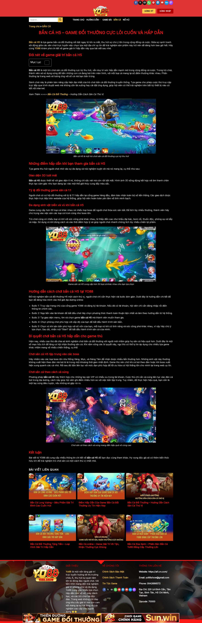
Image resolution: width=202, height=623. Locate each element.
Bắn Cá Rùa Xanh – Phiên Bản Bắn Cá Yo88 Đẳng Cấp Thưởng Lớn (147, 545)
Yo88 (68, 571)
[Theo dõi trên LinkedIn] (158, 3)
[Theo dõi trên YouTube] (162, 3)
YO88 (38, 48)
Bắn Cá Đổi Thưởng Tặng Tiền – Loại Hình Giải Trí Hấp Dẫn (50, 545)
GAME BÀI (107, 20)
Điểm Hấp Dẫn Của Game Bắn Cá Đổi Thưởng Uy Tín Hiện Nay (99, 504)
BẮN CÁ (117, 20)
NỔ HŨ (126, 20)
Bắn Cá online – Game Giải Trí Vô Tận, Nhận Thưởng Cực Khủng (99, 545)
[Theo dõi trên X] (140, 3)
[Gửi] (60, 19)
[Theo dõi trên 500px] (166, 3)
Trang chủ (34, 26)
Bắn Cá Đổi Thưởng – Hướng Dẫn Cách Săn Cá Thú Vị (148, 504)
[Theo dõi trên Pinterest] (153, 3)
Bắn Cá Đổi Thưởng (57, 94)
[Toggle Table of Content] (45, 62)
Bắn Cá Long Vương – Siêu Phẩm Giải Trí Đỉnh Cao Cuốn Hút (52, 504)
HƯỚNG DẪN (92, 20)
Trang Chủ (79, 20)
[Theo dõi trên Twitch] (171, 3)
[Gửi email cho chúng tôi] (145, 3)
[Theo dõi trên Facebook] (136, 3)
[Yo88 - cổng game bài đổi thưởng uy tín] (101, 11)
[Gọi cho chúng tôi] (149, 3)
